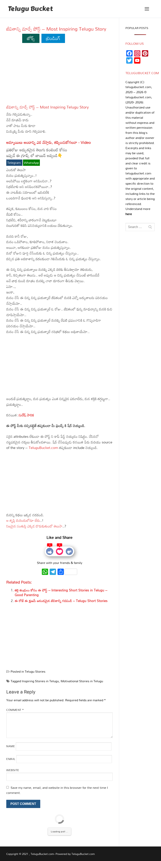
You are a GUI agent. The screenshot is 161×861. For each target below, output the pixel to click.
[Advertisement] (59, 75)
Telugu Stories (35, 671)
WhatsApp (31, 163)
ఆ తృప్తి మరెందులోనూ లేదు (23, 520)
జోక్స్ (31, 38)
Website (12, 770)
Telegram (14, 163)
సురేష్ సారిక (26, 415)
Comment (15, 709)
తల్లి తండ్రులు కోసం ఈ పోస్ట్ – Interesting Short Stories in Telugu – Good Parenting (61, 592)
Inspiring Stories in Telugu (40, 681)
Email (11, 758)
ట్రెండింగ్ (53, 38)
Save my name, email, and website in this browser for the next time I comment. (57, 790)
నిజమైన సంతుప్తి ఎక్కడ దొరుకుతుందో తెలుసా (34, 526)
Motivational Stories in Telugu (82, 681)
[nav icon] (147, 9)
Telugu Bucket (30, 9)
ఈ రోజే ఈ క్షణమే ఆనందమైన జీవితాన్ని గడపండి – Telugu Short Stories (61, 600)
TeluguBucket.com (43, 447)
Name (10, 746)
